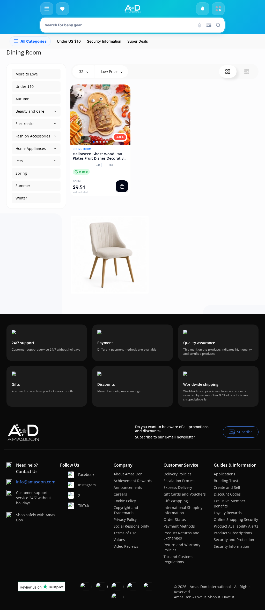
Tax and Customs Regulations (178, 559)
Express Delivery (178, 487)
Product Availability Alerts (236, 526)
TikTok (80, 505)
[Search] (199, 25)
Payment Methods (179, 526)
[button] (93, 142)
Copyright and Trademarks (126, 510)
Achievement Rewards (133, 480)
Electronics (25, 123)
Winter (21, 198)
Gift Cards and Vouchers (185, 494)
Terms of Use (125, 532)
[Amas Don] (132, 9)
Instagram (80, 484)
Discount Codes (227, 494)
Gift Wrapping (176, 500)
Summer (23, 185)
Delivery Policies (178, 474)
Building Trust (226, 480)
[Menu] (46, 8)
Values (119, 539)
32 (81, 71)
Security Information (231, 546)
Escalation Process (179, 480)
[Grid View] (228, 71)
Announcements (128, 487)
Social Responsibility (131, 526)
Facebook (80, 474)
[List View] (246, 71)
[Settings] (218, 8)
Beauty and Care (30, 111)
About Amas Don (128, 474)
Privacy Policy (125, 519)
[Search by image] (209, 25)
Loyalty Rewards (228, 512)
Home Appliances (31, 148)
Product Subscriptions (233, 532)
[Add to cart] (122, 186)
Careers (120, 494)
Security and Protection (234, 539)
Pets (19, 160)
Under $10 (25, 86)
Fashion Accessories (33, 136)
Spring (21, 173)
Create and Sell (227, 487)
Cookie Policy (125, 500)
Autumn (23, 98)
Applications (224, 474)
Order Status (175, 519)
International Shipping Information (183, 510)
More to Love (27, 74)
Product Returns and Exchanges (182, 535)
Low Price (110, 71)
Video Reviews (126, 546)
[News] (202, 8)
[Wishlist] (62, 8)
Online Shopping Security (236, 519)
